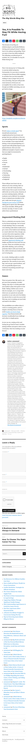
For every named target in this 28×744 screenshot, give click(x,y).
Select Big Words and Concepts (11, 723)
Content (4, 720)
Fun (10, 434)
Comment (5, 452)
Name (4, 474)
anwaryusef (7, 431)
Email (4, 482)
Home (4, 716)
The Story (5, 727)
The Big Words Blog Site (13, 18)
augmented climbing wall (15, 240)
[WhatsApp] (17, 41)
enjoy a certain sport (13, 131)
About (4, 731)
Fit (8, 434)
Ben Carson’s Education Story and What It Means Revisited (14, 692)
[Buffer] (24, 41)
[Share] (3, 41)
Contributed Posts (12, 432)
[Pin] (14, 41)
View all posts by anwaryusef (14, 425)
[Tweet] (7, 41)
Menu (4, 22)
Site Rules (5, 735)
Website (4, 489)
